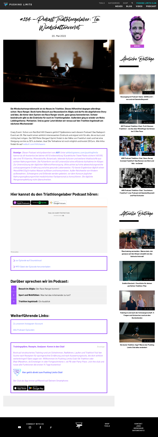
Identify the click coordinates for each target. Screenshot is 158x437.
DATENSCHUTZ (138, 430)
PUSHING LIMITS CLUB (146, 3)
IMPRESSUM (138, 428)
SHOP (125, 3)
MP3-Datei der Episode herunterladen (32, 266)
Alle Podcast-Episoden (24, 329)
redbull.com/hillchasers (34, 144)
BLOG (129, 6)
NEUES (119, 6)
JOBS (138, 426)
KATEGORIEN (114, 3)
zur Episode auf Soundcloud (28, 260)
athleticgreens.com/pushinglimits (82, 152)
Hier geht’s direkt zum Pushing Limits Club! (42, 372)
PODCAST (151, 6)
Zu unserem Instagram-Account (28, 323)
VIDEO (139, 6)
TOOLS (102, 3)
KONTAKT (139, 424)
